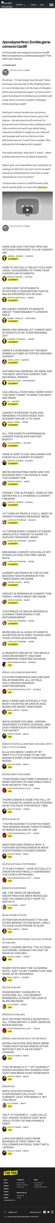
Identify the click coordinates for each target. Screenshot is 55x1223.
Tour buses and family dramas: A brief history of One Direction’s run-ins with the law (27, 781)
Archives (20, 1187)
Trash (36, 788)
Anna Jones (13, 422)
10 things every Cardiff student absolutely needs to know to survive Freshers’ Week (26, 534)
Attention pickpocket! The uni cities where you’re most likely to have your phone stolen (26, 922)
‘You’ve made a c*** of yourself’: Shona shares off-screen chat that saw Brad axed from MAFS (26, 1070)
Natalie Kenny (15, 277)
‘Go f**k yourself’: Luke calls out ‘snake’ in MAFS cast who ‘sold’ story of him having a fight (24, 1119)
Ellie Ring (12, 905)
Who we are (38, 1183)
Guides (29, 256)
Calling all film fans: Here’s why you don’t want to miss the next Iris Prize (27, 395)
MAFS (26, 734)
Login (19, 1198)
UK (9, 665)
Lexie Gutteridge (16, 520)
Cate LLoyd (13, 360)
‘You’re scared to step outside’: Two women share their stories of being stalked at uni (26, 826)
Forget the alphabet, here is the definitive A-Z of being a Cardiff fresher (27, 495)
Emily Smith (13, 710)
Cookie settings (40, 1187)
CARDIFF (13, 259)
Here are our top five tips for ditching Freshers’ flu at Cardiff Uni (27, 249)
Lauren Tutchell (16, 339)
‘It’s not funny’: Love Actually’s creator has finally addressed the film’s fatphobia (26, 871)
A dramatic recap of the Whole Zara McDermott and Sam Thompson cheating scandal (25, 655)
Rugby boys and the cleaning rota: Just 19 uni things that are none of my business (27, 971)
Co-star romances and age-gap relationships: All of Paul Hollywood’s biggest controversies (26, 681)
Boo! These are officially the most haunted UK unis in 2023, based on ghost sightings (24, 703)
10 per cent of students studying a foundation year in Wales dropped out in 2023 (25, 291)
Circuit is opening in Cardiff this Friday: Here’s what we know (26, 595)
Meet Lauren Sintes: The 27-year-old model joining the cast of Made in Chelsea (26, 950)
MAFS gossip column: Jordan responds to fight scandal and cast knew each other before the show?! (26, 726)
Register (20, 1195)
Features (30, 318)
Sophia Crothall (16, 298)
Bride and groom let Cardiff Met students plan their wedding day (27, 332)
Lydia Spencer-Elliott (19, 690)
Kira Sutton (13, 381)
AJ (8, 401)
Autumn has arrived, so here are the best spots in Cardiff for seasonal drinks (27, 374)
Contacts (38, 1185)
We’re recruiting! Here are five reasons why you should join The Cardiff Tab (26, 475)
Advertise (21, 1183)
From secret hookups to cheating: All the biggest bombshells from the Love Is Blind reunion (24, 997)
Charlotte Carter (16, 70)
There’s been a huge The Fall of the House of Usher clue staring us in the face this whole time (27, 802)
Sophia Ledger (15, 461)
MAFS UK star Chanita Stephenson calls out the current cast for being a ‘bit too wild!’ (24, 1095)
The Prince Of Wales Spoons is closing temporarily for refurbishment (25, 614)
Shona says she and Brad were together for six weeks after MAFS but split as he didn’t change (25, 1048)
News (27, 70)
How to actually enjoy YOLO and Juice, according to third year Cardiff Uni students (27, 270)
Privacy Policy (22, 1185)
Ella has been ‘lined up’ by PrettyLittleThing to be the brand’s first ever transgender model (27, 756)
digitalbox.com (13, 1212)
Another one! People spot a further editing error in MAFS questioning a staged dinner (25, 847)
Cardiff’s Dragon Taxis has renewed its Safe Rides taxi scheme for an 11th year (23, 415)
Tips (41, 5)
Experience (29, 381)
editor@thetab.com (35, 1212)
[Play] (28, 205)
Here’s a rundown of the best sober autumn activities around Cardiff (27, 353)
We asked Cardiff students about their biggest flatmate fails (25, 311)
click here (42, 187)
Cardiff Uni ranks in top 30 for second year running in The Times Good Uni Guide (25, 575)
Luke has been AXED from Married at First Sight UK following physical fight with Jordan (25, 1143)
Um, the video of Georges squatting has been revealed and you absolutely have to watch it (24, 897)
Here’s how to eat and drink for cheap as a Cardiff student (26, 456)
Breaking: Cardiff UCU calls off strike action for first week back (26, 555)
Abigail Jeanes (15, 256)
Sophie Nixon (14, 482)
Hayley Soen (14, 734)
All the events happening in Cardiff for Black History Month (23, 436)
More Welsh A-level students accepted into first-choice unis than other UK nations (26, 635)
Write (33, 5)
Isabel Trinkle (15, 318)
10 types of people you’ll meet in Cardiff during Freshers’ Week (27, 515)
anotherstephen (16, 662)
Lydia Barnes (14, 443)
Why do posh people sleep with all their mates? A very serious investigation (26, 1022)
